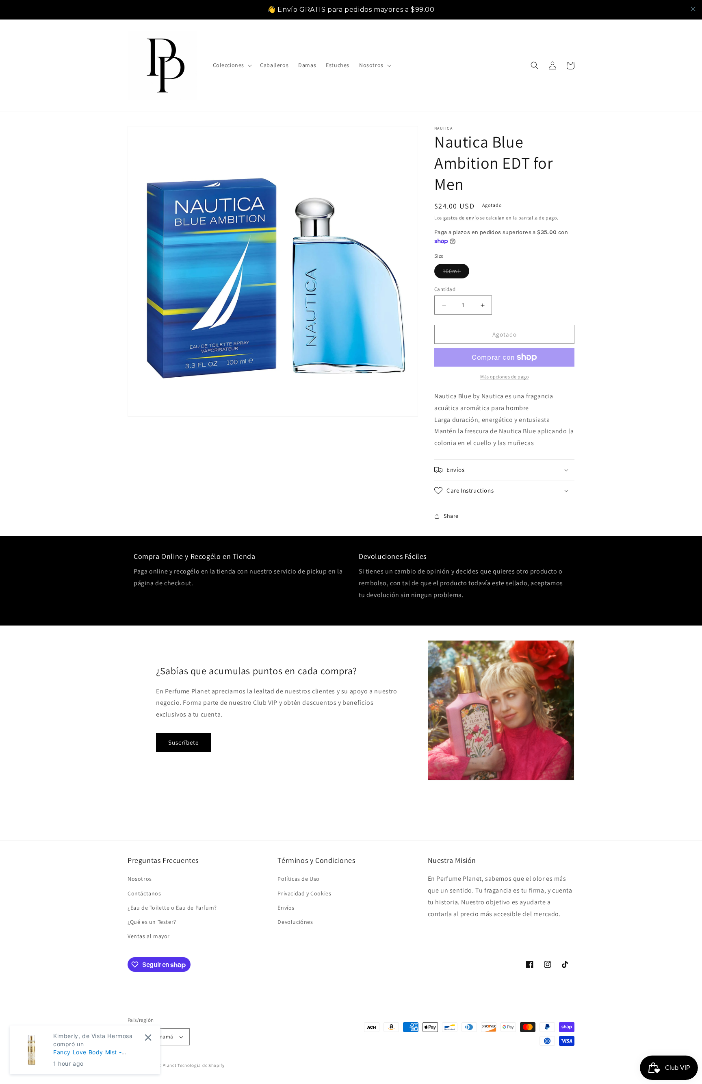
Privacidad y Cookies (304, 893)
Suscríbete (183, 742)
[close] (693, 9)
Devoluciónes (295, 921)
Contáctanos (144, 893)
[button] (232, 65)
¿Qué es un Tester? (152, 921)
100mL (456, 272)
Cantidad (444, 289)
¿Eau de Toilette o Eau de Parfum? (172, 907)
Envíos (286, 907)
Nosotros (140, 878)
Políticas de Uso (298, 878)
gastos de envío (461, 218)
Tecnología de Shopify (201, 1065)
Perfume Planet (161, 1065)
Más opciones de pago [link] (504, 377)
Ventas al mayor (149, 936)
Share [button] (451, 515)
